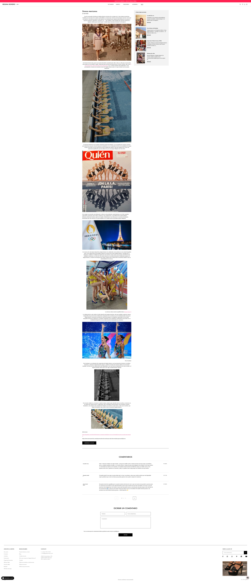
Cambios (6, 556)
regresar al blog (89, 443)
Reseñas (5, 566)
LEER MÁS (149, 22)
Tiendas (21, 560)
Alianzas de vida (151, 53)
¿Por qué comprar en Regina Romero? (27, 558)
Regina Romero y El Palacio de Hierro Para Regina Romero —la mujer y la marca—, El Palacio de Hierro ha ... (156, 32)
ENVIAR (245, 553)
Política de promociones (24, 566)
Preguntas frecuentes (8, 560)
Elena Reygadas (96, 65)
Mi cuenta (6, 551)
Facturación (6, 558)
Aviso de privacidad (129, 579)
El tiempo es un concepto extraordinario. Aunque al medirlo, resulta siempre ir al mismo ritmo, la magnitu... (156, 19)
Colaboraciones (22, 556)
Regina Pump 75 (127, 311)
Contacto (6, 554)
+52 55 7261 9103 (46, 551)
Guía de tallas (7, 564)
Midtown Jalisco (46, 559)
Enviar (125, 535)
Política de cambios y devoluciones (26, 562)
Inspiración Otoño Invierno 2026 (154, 40)
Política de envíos (23, 564)
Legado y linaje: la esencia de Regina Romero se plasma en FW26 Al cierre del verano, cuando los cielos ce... (157, 44)
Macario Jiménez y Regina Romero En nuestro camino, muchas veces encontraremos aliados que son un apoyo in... (156, 57)
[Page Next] (134, 498)
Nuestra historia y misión (24, 551)
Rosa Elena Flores (104, 65)
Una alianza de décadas (152, 28)
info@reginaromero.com (47, 553)
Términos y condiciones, (122, 579)
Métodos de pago (8, 568)
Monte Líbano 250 (48, 556)
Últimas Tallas (7, 562)
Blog (20, 554)
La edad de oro (150, 15)
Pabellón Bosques (48, 557)
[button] (240, 4)
